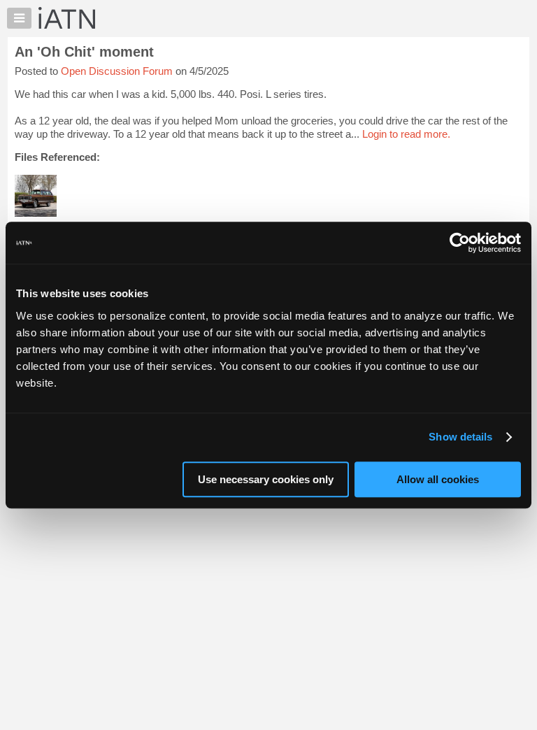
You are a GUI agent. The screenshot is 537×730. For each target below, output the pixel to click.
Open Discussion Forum (117, 71)
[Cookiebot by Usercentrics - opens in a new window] (460, 242)
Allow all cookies (437, 479)
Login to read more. (406, 134)
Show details (460, 437)
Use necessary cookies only (266, 479)
